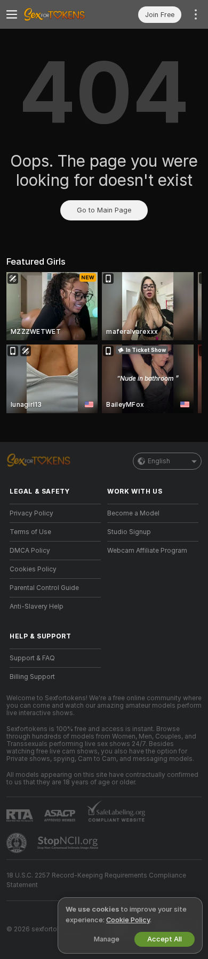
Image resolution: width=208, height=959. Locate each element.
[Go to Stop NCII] (68, 843)
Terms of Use (30, 532)
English (159, 461)
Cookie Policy (128, 920)
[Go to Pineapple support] (17, 843)
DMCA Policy (30, 550)
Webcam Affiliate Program (147, 550)
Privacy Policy (31, 513)
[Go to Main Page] (63, 14)
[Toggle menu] (11, 14)
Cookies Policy (33, 569)
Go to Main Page (104, 210)
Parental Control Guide (44, 588)
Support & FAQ (32, 658)
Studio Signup (129, 532)
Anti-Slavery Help (36, 606)
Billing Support (32, 677)
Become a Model (133, 513)
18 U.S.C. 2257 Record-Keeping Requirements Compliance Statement (96, 880)
